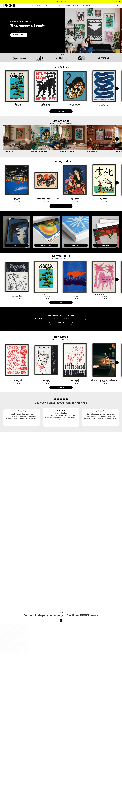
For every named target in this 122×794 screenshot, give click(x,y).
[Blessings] (17, 277)
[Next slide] (117, 88)
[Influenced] (75, 360)
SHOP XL (16, 245)
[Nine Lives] (46, 86)
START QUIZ (61, 322)
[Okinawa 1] (17, 86)
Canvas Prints (75, 245)
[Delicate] (46, 360)
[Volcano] (75, 277)
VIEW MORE (61, 111)
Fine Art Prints (46, 245)
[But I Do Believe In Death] (104, 277)
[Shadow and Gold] (75, 86)
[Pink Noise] (75, 180)
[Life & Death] (104, 180)
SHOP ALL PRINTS (18, 35)
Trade (115, 1)
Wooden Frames (105, 245)
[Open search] (110, 5)
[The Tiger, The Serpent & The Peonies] (46, 180)
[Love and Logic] (17, 360)
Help (120, 1)
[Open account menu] (113, 5)
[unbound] (17, 180)
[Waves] (104, 86)
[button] (14, 638)
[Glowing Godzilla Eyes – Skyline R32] (104, 360)
